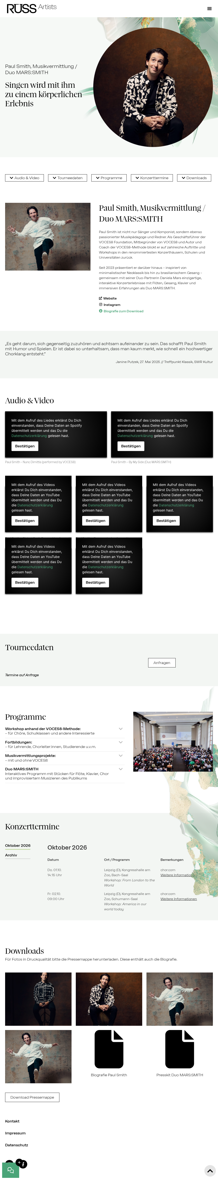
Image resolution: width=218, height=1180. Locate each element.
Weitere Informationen (179, 875)
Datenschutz (16, 1145)
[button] (209, 8)
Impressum (15, 1133)
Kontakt (12, 1121)
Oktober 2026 (17, 845)
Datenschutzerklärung (29, 436)
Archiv (11, 855)
